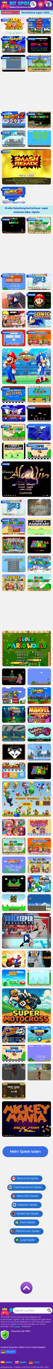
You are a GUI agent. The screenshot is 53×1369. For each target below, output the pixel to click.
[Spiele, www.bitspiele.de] (17, 5)
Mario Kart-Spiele (27, 1195)
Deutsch (10, 1352)
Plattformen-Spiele (27, 1231)
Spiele (17, 1326)
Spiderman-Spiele (27, 1213)
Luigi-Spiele (27, 1239)
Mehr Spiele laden (25, 1151)
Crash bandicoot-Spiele (27, 1187)
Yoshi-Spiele (27, 1222)
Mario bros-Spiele (27, 1178)
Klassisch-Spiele (27, 1204)
